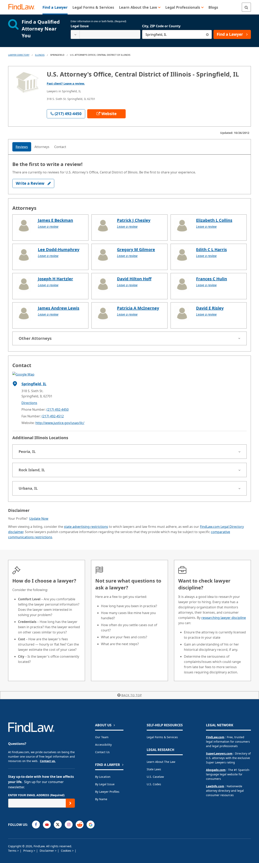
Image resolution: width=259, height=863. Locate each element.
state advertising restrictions (86, 526)
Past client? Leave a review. (66, 83)
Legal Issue (80, 26)
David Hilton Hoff (134, 278)
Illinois (40, 54)
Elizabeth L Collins (214, 220)
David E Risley (210, 308)
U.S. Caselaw (155, 777)
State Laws (154, 769)
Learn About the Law (161, 762)
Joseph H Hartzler (55, 278)
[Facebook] (36, 824)
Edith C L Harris (211, 249)
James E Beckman (55, 220)
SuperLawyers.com (219, 753)
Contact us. (48, 761)
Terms (12, 851)
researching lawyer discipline (223, 617)
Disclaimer (47, 851)
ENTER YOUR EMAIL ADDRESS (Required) (36, 795)
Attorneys (41, 147)
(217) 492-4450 (58, 409)
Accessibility (103, 744)
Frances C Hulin (211, 278)
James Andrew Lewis (58, 308)
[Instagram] (69, 824)
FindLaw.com (215, 737)
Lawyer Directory (18, 54)
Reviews (22, 147)
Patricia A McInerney (138, 308)
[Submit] (70, 803)
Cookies (66, 851)
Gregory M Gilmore (136, 249)
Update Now (38, 518)
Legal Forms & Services (162, 737)
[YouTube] (47, 824)
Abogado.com (216, 770)
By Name (101, 799)
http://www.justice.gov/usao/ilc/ (59, 423)
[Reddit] (80, 824)
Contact (60, 147)
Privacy (28, 851)
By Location (102, 777)
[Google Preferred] (90, 824)
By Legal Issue (105, 784)
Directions (29, 403)
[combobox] (105, 34)
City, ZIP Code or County (161, 26)
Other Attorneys (35, 338)
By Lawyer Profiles (107, 792)
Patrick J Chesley (133, 220)
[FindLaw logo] (23, 7)
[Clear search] (207, 34)
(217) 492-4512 (53, 416)
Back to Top (131, 695)
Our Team (101, 737)
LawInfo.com (215, 786)
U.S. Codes (154, 784)
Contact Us (102, 752)
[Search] (246, 7)
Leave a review (48, 226)
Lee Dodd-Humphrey (58, 249)
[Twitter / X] (58, 824)
